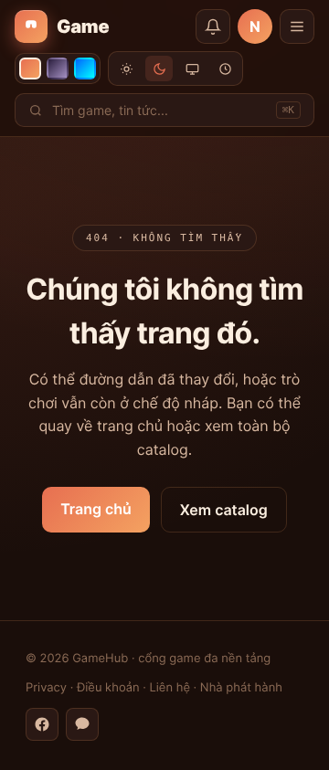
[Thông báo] (213, 26)
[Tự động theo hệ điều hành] (192, 68)
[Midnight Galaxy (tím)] (58, 68)
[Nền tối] (159, 68)
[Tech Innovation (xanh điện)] (85, 68)
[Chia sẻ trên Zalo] (82, 724)
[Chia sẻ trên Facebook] (42, 724)
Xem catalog (224, 510)
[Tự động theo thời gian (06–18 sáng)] (225, 68)
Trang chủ (96, 509)
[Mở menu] (297, 26)
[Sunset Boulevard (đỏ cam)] (30, 68)
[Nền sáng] (126, 68)
